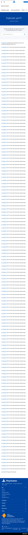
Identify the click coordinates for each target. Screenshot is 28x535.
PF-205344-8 (4, 50)
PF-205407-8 (4, 240)
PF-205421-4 (4, 310)
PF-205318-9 (4, 430)
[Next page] (26, 10)
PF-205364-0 (4, 113)
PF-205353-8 (4, 85)
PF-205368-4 (4, 126)
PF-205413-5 (4, 300)
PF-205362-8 (4, 110)
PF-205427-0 (4, 332)
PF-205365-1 (4, 117)
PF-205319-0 (4, 468)
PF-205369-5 (4, 129)
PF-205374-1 (4, 151)
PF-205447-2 (4, 402)
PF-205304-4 (4, 47)
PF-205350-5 (4, 72)
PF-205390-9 (4, 202)
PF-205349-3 (4, 69)
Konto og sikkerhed (15, 10)
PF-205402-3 (4, 269)
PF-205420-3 (4, 304)
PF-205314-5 (4, 281)
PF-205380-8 (4, 155)
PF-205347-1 (4, 63)
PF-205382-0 (4, 170)
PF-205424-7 (4, 323)
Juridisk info (3, 529)
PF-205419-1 (4, 297)
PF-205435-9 (4, 364)
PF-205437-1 (4, 370)
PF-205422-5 (4, 316)
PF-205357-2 (4, 94)
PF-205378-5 (4, 174)
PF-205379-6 (4, 177)
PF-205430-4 (4, 348)
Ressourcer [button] (4, 508)
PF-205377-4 (4, 167)
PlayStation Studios (5, 492)
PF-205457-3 (4, 414)
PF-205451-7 (4, 421)
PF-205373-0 (4, 148)
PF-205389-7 (4, 231)
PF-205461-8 (4, 443)
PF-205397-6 (4, 215)
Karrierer (3, 490)
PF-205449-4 (4, 408)
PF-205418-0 (4, 291)
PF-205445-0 (4, 395)
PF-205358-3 (4, 98)
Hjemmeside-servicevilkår (15, 529)
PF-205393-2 (4, 218)
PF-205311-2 (3, 199)
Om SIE (3, 489)
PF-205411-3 (3, 278)
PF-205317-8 (4, 424)
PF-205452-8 (4, 437)
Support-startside (5, 6)
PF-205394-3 (4, 221)
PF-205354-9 (4, 82)
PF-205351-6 (4, 78)
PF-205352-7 (4, 75)
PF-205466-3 (4, 465)
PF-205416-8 (4, 285)
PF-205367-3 (4, 123)
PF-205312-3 (3, 208)
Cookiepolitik (23, 528)
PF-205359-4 (4, 101)
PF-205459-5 (4, 427)
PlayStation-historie (5, 497)
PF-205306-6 (4, 56)
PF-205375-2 (4, 158)
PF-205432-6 (4, 354)
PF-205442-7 (4, 386)
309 (2, 472)
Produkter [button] (4, 500)
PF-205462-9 (4, 446)
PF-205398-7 (4, 224)
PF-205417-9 (4, 288)
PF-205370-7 (4, 132)
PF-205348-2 (4, 66)
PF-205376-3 (4, 161)
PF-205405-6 (4, 265)
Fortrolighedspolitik (8, 528)
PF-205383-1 (4, 180)
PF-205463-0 (4, 449)
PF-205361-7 (4, 107)
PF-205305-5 (4, 42)
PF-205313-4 (4, 237)
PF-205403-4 (4, 243)
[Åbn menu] (1, 2)
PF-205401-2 (4, 259)
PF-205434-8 (4, 361)
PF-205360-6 (4, 104)
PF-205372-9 (4, 145)
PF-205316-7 (4, 342)
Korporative (4, 495)
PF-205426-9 (4, 329)
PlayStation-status (5, 10)
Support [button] (3, 505)
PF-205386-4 (4, 193)
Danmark (5, 526)
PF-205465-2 (4, 462)
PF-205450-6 (4, 411)
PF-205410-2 (4, 275)
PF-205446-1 (4, 399)
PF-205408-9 (4, 250)
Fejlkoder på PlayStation (17, 483)
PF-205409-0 (4, 262)
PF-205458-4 (4, 418)
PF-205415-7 (4, 313)
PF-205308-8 (4, 59)
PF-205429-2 (4, 345)
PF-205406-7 (4, 272)
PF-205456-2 (4, 459)
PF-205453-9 (4, 440)
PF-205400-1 (4, 256)
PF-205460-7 (4, 433)
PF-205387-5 (4, 189)
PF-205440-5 (4, 380)
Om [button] (2, 487)
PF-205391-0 (4, 205)
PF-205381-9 (4, 164)
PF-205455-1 (4, 456)
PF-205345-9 (4, 53)
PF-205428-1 (4, 335)
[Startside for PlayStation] (14, 2)
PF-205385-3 (4, 186)
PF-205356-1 (4, 91)
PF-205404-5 (4, 253)
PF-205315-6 (4, 338)
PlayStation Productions (6, 494)
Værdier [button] (3, 503)
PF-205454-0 (4, 452)
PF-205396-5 (4, 234)
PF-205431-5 (4, 351)
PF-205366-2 (4, 120)
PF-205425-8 (4, 326)
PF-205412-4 (4, 294)
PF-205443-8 (4, 389)
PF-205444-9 (4, 392)
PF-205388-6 (4, 196)
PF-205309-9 (4, 139)
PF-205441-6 (4, 383)
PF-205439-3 (4, 376)
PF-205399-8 (4, 246)
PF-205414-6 (4, 307)
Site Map (19, 529)
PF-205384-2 (4, 183)
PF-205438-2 (4, 373)
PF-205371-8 (4, 136)
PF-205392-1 (4, 212)
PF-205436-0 (4, 367)
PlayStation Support (8, 483)
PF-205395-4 (4, 227)
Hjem (3, 483)
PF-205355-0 (4, 88)
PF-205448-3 (4, 405)
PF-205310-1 (4, 142)
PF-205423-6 (4, 319)
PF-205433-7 (4, 357)
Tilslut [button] (3, 511)
